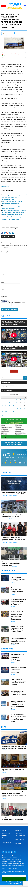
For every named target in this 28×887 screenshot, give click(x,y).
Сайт (2, 289)
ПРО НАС (14, 371)
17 (16, 405)
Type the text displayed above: (17, 302)
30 (13, 411)
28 (6, 411)
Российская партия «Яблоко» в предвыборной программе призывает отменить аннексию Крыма (14, 217)
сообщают (19, 71)
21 (5, 408)
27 (2, 411)
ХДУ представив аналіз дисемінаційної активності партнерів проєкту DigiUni (18, 692)
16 (13, 405)
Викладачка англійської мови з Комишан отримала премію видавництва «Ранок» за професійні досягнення (18, 705)
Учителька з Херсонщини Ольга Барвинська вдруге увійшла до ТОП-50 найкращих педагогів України (18, 718)
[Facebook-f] (3, 852)
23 (13, 408)
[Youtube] (9, 852)
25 (20, 408)
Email (3, 282)
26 (24, 408)
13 (2, 405)
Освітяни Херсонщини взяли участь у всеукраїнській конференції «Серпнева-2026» (17, 657)
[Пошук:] (12, 377)
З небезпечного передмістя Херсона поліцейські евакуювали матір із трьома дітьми (13, 539)
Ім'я (2, 275)
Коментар (4, 252)
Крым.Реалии (5, 186)
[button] (25, 6)
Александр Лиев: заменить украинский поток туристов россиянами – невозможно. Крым (14, 197)
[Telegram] (12, 852)
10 (17, 403)
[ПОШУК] (25, 377)
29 (9, 411)
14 (5, 405)
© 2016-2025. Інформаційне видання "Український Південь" (14, 882)
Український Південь (15, 5)
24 (17, 408)
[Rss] (14, 852)
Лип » (5, 415)
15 (9, 405)
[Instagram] (6, 852)
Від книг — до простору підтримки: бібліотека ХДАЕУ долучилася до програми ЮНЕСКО (12, 563)
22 (9, 408)
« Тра (2, 415)
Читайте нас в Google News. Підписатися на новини (14, 443)
